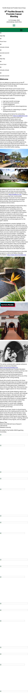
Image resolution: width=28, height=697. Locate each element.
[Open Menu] (14, 25)
